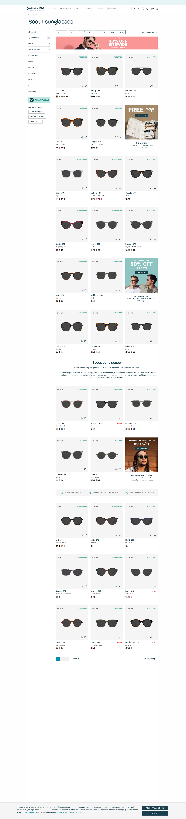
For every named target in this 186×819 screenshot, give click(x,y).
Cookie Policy (64, 812)
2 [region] (62, 659)
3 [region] (67, 659)
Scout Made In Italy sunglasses (86, 368)
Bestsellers (100, 32)
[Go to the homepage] (35, 8)
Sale (72, 32)
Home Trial (61, 32)
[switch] (48, 38)
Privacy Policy (78, 812)
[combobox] (119, 8)
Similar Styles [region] (71, 82)
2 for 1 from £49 (85, 32)
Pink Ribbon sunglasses (130, 368)
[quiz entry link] (39, 102)
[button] (39, 43)
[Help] (143, 8)
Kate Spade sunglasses (110, 368)
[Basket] (157, 8)
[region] (136, 8)
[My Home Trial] (152, 8)
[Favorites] (147, 8)
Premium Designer (117, 32)
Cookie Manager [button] (28, 812)
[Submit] (109, 8)
